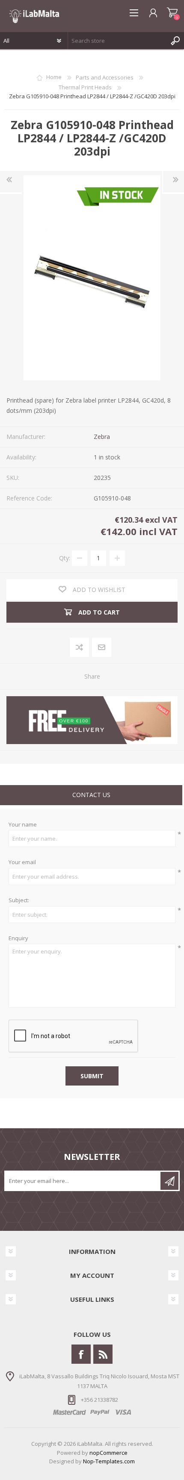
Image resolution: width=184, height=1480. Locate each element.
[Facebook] (81, 1354)
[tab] (91, 796)
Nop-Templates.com (109, 1461)
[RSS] (103, 1354)
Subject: (19, 900)
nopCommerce (108, 1452)
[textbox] (117, 40)
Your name (23, 824)
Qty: (64, 557)
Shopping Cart (172, 12)
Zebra (102, 437)
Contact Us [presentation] (91, 795)
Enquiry (18, 938)
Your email (22, 862)
